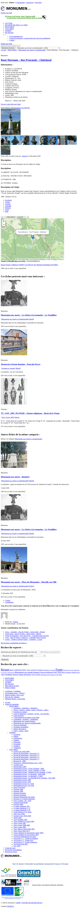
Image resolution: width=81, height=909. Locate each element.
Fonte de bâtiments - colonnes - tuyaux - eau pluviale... (32, 714)
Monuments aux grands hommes (27, 672)
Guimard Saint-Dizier (21, 802)
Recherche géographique (13, 850)
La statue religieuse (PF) (22, 806)
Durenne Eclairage (20, 793)
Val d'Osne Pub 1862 (21, 844)
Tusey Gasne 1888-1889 (22, 825)
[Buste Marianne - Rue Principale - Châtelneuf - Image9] (5, 154)
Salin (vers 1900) (19, 814)
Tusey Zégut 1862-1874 (22, 831)
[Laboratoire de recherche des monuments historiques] (27, 885)
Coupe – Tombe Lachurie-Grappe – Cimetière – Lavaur (23, 639)
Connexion (29, 2)
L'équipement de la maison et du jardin (26, 717)
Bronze (3, 265)
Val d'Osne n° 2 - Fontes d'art (23, 840)
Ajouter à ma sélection (22, 108)
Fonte (59, 669)
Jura (34, 265)
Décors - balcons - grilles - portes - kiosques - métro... (31, 710)
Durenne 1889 (18, 791)
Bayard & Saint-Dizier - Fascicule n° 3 (26, 755)
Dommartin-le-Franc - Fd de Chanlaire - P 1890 (29, 770)
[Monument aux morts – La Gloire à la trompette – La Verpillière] (14, 306)
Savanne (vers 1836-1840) (22, 816)
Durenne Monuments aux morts (24, 797)
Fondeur (16, 740)
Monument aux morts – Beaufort (15, 477)
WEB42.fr (10, 906)
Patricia (24, 156)
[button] (32, 237)
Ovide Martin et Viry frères (23, 812)
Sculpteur (8, 674)
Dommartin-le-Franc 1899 (22, 780)
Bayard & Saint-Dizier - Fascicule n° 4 (26, 757)
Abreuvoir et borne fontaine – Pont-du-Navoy (20, 364)
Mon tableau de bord (12, 686)
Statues (15, 675)
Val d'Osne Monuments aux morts (25, 836)
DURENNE (34, 670)
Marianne (39, 265)
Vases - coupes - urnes (21, 731)
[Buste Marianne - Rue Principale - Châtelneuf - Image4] (34, 144)
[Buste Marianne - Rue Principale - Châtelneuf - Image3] (24, 144)
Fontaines (40, 670)
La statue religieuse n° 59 (22, 810)
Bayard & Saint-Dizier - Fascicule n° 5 (26, 759)
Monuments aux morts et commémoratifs (32, 50)
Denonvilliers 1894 (20, 767)
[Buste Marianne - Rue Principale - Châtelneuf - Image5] (43, 144)
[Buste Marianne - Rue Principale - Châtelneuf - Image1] (5, 144)
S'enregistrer (20, 2)
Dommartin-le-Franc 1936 (22, 782)
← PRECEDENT (10, 217)
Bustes (8, 265)
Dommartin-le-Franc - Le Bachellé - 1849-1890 (29, 774)
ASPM (18, 903)
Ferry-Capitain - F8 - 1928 (22, 801)
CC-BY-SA (49, 259)
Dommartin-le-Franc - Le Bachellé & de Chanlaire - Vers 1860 (34, 778)
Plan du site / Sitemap (12, 697)
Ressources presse (11, 852)
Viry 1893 (17, 846)
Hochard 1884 (18, 804)
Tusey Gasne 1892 (7, 417)
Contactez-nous (10, 848)
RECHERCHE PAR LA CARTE (16, 25)
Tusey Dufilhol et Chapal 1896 (24, 821)
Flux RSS (38, 2)
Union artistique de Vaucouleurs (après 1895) (29, 833)
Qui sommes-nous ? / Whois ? (15, 693)
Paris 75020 (57, 672)
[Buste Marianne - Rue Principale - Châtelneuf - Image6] (53, 144)
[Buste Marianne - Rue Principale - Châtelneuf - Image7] (62, 144)
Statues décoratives (25, 674)
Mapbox (61, 259)
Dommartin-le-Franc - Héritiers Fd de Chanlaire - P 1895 (32, 772)
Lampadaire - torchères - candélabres (26, 719)
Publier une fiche (6, 13)
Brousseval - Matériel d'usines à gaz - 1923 (28, 763)
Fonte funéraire (19, 716)
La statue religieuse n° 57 (22, 808)
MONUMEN (9, 27)
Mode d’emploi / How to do (14, 695)
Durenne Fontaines (20, 795)
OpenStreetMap (33, 259)
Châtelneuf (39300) (17, 265)
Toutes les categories (12, 704)
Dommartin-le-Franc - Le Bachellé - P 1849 (28, 776)
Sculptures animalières (21, 727)
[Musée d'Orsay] (10, 885)
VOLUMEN (9, 29)
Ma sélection (9, 32)
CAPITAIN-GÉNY (20, 670)
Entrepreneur (18, 738)
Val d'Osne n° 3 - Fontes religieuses (25, 842)
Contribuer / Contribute (13, 691)
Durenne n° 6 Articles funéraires (24, 799)
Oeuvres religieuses (46, 672)
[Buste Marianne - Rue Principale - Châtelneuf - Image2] (15, 144)
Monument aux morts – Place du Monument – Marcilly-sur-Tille (28, 582)
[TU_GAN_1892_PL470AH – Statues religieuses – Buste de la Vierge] (14, 404)
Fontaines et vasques (8, 368)
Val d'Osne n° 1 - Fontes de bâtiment (26, 838)
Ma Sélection (9, 684)
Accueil (3, 50)
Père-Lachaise (66, 672)
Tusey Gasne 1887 (20, 823)
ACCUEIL (9, 23)
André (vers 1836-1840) (22, 751)
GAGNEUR (28, 265)
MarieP (31, 319)
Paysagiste (17, 744)
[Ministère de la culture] (19, 885)
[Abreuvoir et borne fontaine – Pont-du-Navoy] (14, 355)
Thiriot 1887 (18, 818)
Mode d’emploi (10, 688)
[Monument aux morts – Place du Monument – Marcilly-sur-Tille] (14, 572)
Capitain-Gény (18, 765)
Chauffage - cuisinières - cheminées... (26, 708)
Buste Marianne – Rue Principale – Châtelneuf (26, 60)
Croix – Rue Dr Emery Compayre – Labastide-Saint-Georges (25, 637)
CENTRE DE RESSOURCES (31, 903)
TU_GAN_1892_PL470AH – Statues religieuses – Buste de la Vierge (30, 413)
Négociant (17, 742)
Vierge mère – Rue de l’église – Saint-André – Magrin (23, 634)
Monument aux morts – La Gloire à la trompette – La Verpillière (29, 315)
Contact (11, 40)
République (47, 265)
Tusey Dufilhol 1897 (20, 819)
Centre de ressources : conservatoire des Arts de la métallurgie (29, 38)
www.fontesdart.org (16, 36)
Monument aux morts (68, 670)
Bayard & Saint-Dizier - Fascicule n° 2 (26, 753)
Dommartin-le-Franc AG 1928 (24, 784)
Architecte (17, 734)
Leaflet (19, 259)
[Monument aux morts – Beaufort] (14, 467)
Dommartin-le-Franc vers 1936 (24, 785)
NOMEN (8, 31)
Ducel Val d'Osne (19, 787)
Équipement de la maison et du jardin (51, 674)
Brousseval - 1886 (20, 761)
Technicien (17, 748)
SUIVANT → (21, 217)
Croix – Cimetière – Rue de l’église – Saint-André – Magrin (25, 632)
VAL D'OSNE (36, 674)
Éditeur (16, 736)
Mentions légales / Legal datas (15, 699)
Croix (28, 670)
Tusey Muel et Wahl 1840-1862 (24, 829)
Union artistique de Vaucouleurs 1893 (26, 835)
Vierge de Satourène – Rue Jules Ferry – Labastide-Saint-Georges (27, 636)
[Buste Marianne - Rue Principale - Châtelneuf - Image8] (72, 144)
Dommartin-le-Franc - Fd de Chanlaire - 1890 (29, 768)
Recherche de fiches (8, 48)
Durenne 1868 (18, 789)
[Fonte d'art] (3, 885)
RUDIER (54, 265)
